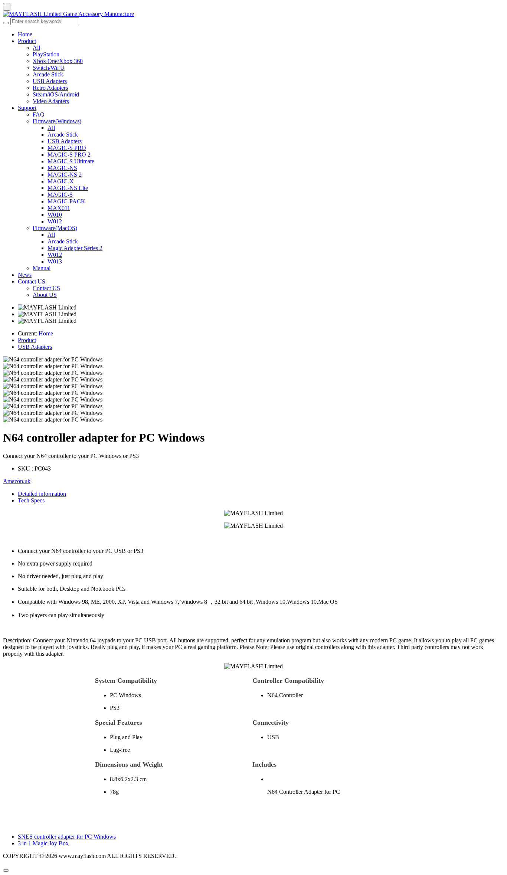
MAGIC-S (60, 194)
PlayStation (46, 54)
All (36, 48)
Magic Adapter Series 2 (75, 248)
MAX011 (59, 208)
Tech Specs (31, 500)
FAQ (39, 114)
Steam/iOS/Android (56, 94)
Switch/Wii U (49, 68)
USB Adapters (50, 81)
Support (27, 108)
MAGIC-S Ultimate (71, 161)
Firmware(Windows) (57, 121)
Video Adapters (51, 101)
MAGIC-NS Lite (68, 188)
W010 (55, 215)
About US (45, 295)
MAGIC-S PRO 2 (69, 154)
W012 (55, 221)
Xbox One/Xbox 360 (58, 61)
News (25, 275)
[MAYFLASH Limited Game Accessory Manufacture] (253, 14)
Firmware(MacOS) (55, 228)
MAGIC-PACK (66, 201)
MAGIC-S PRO (67, 148)
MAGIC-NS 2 (65, 174)
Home (25, 34)
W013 (55, 261)
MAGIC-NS (62, 168)
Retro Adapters (50, 88)
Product (27, 41)
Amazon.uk (16, 481)
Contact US (31, 281)
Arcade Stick (48, 74)
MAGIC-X (61, 181)
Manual (41, 268)
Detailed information (42, 494)
